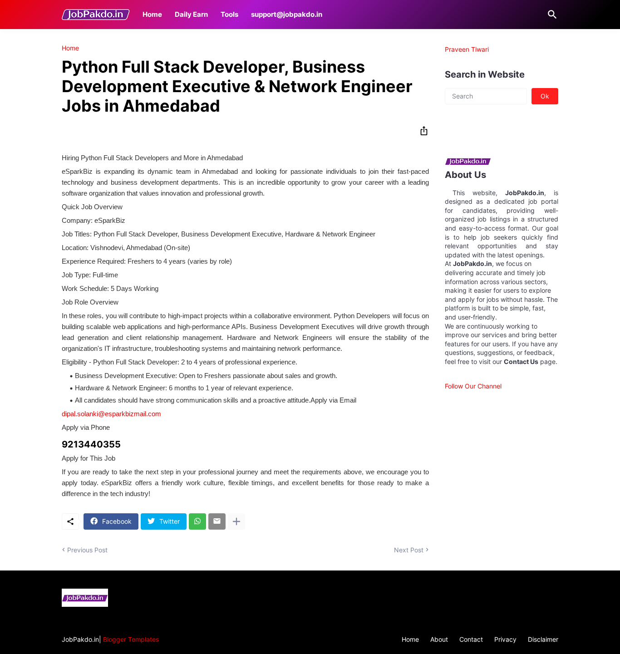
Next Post (408, 550)
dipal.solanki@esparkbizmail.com (111, 414)
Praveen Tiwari (467, 49)
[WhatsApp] (197, 521)
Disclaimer (543, 639)
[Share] (421, 130)
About (439, 639)
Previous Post (87, 550)
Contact (471, 639)
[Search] (550, 14)
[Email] (217, 521)
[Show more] (236, 521)
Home (152, 14)
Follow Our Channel (473, 386)
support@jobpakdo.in (286, 14)
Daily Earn (191, 14)
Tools (229, 14)
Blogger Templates (131, 639)
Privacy (505, 639)
